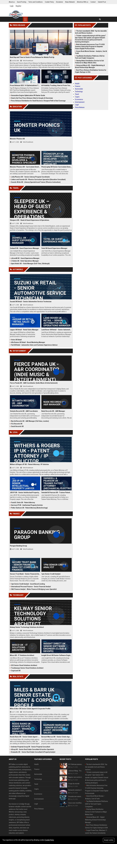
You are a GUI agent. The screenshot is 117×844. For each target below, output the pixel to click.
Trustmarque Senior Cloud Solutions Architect (27, 668)
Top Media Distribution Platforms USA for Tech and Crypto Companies (90, 57)
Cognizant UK (15, 671)
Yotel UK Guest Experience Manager (54, 248)
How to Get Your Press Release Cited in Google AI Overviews (32, 98)
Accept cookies (108, 840)
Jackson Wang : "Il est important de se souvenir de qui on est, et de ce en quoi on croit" (75, 771)
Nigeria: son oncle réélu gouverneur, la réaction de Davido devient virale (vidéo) (75, 777)
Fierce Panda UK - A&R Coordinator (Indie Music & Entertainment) (34, 383)
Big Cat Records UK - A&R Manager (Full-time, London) (30, 421)
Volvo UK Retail (16, 340)
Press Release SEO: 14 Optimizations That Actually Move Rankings (25, 85)
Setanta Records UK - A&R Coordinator (24, 411)
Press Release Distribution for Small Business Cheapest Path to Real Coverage (38, 101)
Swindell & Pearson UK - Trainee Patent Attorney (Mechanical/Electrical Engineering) (56, 492)
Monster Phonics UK (17, 139)
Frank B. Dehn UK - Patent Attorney (23, 502)
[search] (100, 19)
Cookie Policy (49, 840)
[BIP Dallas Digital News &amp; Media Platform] (16, 14)
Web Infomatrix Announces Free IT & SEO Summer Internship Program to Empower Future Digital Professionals (90, 46)
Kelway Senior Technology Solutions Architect (27, 627)
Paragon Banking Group (18, 546)
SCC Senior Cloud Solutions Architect (24, 665)
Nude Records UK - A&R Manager (53, 411)
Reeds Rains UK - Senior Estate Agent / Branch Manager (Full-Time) (25, 737)
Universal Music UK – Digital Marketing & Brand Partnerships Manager (90, 66)
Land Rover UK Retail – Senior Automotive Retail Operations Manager (56, 330)
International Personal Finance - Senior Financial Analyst (31, 586)
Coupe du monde (73, 784)
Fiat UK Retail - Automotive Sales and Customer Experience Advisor (34, 345)
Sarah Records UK (17, 426)
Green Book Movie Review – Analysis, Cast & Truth (91, 52)
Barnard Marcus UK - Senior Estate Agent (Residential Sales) (56, 737)
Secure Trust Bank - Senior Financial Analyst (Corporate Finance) (25, 574)
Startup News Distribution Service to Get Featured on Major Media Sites (89, 62)
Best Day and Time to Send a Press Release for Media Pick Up (32, 57)
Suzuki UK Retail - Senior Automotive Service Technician (30, 302)
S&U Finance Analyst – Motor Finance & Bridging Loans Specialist (34, 589)
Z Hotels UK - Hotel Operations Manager (25, 261)
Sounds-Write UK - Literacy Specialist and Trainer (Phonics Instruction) (36, 182)
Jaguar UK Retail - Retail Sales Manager (24, 330)
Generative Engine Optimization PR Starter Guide (28, 95)
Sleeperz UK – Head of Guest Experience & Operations (29, 220)
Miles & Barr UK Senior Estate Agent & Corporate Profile (30, 709)
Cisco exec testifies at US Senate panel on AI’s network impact (75, 803)
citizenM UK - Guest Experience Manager (25, 258)
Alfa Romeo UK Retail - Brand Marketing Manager (28, 342)
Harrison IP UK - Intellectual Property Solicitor (27, 505)
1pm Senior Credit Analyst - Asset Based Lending (28, 584)
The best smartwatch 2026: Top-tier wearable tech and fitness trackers (91, 32)
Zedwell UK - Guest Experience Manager (24, 248)
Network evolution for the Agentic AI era (75, 790)
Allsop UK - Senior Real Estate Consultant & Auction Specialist (32, 749)
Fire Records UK (16, 424)
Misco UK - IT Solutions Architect (22, 655)
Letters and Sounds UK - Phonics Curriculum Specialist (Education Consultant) (38, 179)
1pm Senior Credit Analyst (50, 574)
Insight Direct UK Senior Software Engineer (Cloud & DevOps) (56, 655)
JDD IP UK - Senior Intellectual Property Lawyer (25, 492)
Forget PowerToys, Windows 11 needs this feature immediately (96, 831)
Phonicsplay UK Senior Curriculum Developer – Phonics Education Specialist (56, 167)
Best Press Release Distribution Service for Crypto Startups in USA (90, 71)
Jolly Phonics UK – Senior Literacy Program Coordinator (30, 177)
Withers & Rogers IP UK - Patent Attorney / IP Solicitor (29, 464)
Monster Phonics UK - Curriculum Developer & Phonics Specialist (25, 167)
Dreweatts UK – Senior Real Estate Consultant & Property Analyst (33, 752)
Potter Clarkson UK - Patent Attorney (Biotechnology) (29, 508)
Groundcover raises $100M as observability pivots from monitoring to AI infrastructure (75, 796)
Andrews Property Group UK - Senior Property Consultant (30, 747)
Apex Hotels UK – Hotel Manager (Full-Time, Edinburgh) (30, 263)
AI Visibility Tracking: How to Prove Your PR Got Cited (56, 85)
